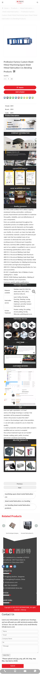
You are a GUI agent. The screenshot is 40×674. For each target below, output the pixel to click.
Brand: (7, 109)
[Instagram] (14, 566)
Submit (12, 666)
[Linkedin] (7, 566)
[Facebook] (3, 566)
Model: (7, 106)
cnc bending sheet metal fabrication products (17, 506)
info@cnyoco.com (10, 582)
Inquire (21, 87)
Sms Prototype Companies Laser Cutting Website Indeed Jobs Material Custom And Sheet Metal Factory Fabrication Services (12, 533)
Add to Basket (20, 92)
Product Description (12, 116)
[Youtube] (10, 566)
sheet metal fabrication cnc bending (17, 501)
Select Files (6, 655)
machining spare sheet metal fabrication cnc (19, 495)
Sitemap (23, 610)
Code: (7, 113)
